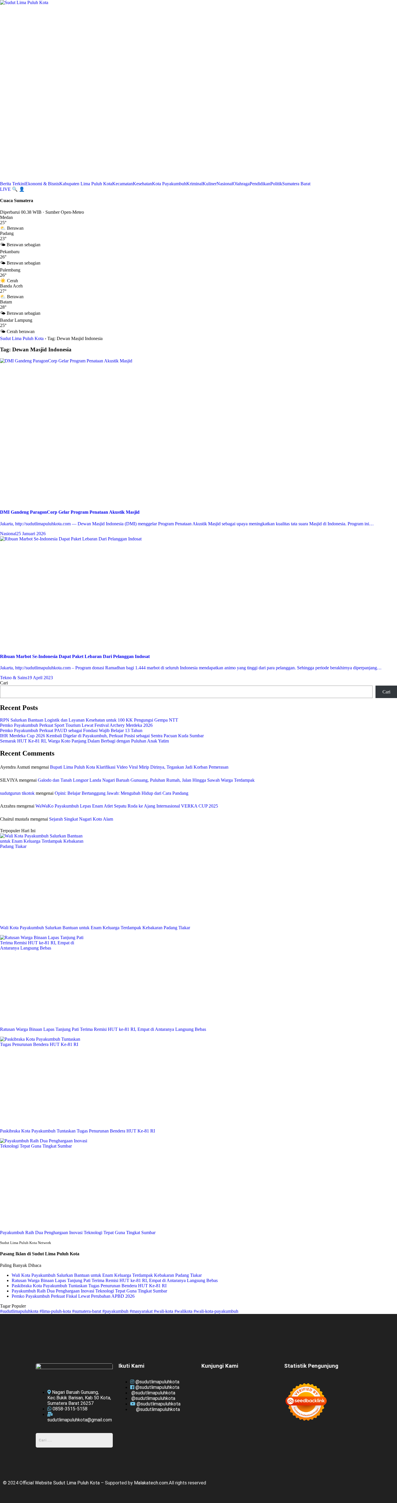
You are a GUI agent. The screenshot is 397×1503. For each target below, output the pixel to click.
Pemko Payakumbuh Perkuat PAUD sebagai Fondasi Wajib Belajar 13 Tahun (71, 730)
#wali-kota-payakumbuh (216, 1311)
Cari (4, 682)
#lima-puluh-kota (56, 1311)
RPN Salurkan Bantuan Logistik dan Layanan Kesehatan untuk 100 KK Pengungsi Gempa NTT (89, 720)
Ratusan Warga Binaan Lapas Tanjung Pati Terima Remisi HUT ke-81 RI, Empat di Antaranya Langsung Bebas (115, 1280)
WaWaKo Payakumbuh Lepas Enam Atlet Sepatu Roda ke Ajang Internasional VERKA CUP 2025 (126, 805)
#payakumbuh (116, 1311)
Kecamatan (122, 183)
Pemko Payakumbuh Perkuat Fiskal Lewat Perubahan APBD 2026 (73, 1296)
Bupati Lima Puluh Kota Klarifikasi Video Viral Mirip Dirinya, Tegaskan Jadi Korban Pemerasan (139, 767)
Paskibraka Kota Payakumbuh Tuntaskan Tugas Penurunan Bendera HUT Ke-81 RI (89, 1285)
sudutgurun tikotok (17, 793)
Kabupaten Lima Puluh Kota (85, 183)
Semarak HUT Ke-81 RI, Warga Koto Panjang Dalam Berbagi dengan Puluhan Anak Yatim (84, 740)
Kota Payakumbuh (169, 183)
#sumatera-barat (87, 1311)
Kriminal (194, 183)
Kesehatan (142, 183)
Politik (276, 183)
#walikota (184, 1311)
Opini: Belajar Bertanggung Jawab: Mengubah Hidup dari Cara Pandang (121, 793)
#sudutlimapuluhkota (20, 1311)
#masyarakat (142, 1311)
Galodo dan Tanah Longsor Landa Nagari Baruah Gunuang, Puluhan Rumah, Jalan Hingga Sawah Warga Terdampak (146, 780)
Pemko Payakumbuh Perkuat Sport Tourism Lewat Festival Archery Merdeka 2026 (76, 725)
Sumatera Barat (296, 183)
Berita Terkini (12, 183)
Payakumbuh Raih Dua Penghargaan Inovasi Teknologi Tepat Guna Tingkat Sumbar (89, 1290)
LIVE (6, 189)
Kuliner (210, 183)
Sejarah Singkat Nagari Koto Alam (81, 819)
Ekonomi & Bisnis (42, 183)
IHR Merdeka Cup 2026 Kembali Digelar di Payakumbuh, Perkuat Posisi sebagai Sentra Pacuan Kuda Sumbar (102, 735)
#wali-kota (164, 1311)
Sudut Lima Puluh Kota (22, 338)
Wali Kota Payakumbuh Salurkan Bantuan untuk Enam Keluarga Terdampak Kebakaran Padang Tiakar (107, 1275)
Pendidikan (260, 183)
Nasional (225, 183)
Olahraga (241, 183)
